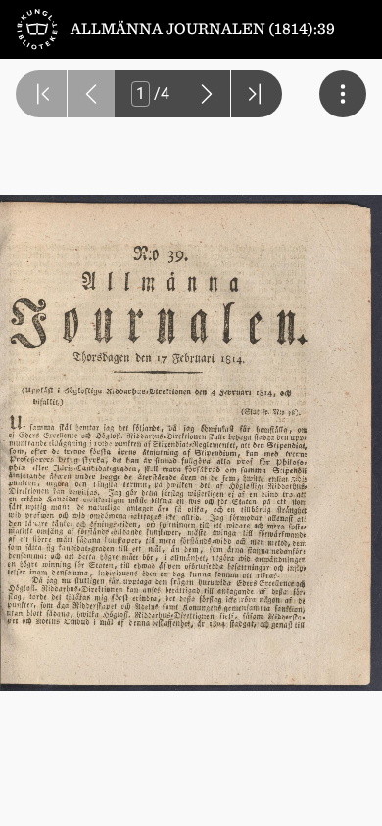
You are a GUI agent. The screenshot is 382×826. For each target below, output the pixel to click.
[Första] (41, 93)
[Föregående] (91, 93)
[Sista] (256, 93)
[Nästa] (206, 93)
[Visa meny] (342, 93)
